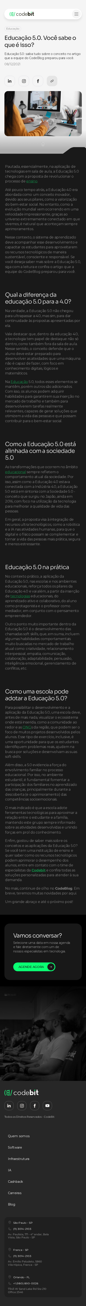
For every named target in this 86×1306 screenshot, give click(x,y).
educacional (15, 472)
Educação (19, 381)
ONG (27, 727)
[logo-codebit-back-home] (27, 14)
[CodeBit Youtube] (47, 1105)
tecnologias (20, 596)
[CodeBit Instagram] (24, 81)
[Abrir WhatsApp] (75, 1295)
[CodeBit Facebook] (38, 81)
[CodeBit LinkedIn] (9, 81)
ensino (31, 181)
